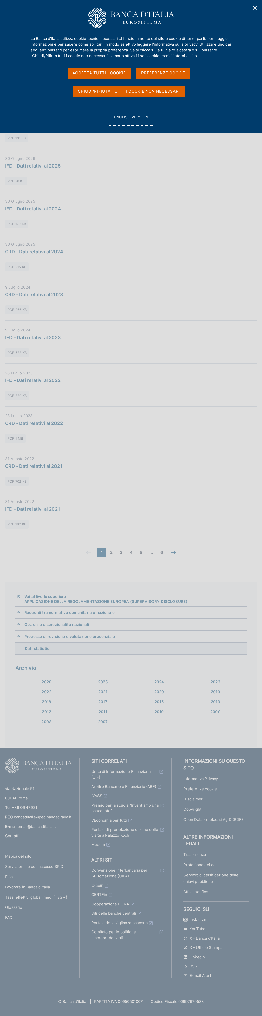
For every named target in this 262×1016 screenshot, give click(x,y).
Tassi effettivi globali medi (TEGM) (36, 897)
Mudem (98, 844)
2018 (46, 701)
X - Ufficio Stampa (206, 947)
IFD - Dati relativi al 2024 (33, 208)
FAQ (8, 917)
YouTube (197, 928)
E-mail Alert (200, 975)
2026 (47, 681)
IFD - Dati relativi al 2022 (33, 380)
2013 (215, 701)
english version (131, 120)
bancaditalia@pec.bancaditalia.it (42, 817)
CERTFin (99, 894)
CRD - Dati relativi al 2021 (33, 466)
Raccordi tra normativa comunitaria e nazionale (69, 612)
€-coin (97, 885)
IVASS (96, 795)
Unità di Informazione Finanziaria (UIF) (121, 774)
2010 (159, 711)
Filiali (10, 876)
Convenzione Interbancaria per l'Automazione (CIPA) (119, 873)
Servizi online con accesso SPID (34, 866)
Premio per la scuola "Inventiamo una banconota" (125, 808)
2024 (159, 681)
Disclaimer (193, 799)
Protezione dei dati (200, 864)
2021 (102, 691)
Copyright (192, 809)
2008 (46, 721)
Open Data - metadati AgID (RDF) (213, 819)
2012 (46, 711)
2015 (159, 701)
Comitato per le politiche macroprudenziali (113, 934)
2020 (159, 691)
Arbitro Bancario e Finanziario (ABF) (123, 786)
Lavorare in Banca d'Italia (27, 886)
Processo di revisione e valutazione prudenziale (69, 636)
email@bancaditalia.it (37, 826)
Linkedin (197, 956)
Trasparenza (194, 854)
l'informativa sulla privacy (174, 44)
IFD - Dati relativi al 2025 (33, 166)
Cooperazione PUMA (110, 904)
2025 (103, 681)
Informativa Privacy (200, 778)
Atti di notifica (195, 891)
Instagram (199, 919)
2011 (103, 711)
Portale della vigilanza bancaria (119, 922)
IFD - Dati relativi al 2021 (32, 509)
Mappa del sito (18, 856)
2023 (216, 681)
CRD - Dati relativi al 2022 (34, 423)
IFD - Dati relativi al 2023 (33, 337)
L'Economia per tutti (109, 820)
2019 (215, 691)
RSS (193, 966)
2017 (102, 701)
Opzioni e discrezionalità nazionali (56, 624)
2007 (103, 721)
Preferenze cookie (200, 788)
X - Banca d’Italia (205, 938)
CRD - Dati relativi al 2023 (34, 294)
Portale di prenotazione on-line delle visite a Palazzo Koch (124, 832)
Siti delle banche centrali (113, 913)
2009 (215, 711)
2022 (46, 691)
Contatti (12, 835)
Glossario (13, 907)
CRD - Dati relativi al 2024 (34, 251)
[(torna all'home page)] (38, 767)
